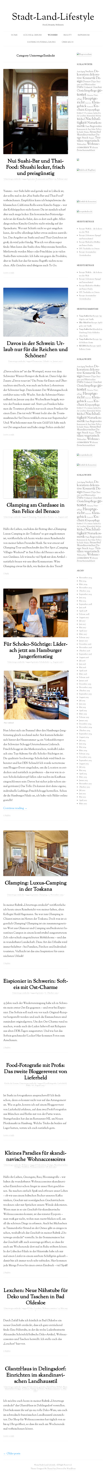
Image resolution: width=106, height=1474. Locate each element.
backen (89, 71)
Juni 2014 (82, 744)
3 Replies (6, 963)
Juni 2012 (82, 794)
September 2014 (85, 734)
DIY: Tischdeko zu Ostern (89, 249)
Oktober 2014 (84, 730)
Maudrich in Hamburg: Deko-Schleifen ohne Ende (90, 332)
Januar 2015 (83, 720)
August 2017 (84, 617)
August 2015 (84, 697)
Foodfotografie (50, 1083)
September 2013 (85, 760)
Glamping (32, 517)
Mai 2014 (82, 747)
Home (14, 35)
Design (50, 1165)
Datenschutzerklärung (41, 42)
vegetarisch (91, 141)
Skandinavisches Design (88, 136)
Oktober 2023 (84, 591)
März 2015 (83, 714)
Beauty (67, 35)
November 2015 (85, 687)
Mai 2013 (82, 770)
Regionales (42, 517)
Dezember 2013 (85, 757)
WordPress (71, 1468)
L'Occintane (87, 113)
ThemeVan (51, 1468)
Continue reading (15, 808)
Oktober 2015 (84, 691)
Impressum (84, 35)
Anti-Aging (81, 71)
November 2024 (85, 578)
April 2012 (83, 800)
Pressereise (37, 361)
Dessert (87, 81)
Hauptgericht (87, 100)
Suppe (91, 138)
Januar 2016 (83, 681)
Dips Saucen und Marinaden (89, 83)
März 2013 (83, 777)
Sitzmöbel (95, 132)
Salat (93, 129)
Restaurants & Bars (84, 129)
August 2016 (84, 657)
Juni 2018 (82, 607)
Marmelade (91, 116)
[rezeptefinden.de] (84, 211)
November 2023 (85, 587)
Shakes (86, 132)
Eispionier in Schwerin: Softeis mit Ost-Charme (35, 984)
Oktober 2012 (84, 787)
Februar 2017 (84, 637)
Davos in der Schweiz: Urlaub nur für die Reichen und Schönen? (36, 350)
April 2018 (83, 611)
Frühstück (88, 87)
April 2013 (83, 774)
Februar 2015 (84, 717)
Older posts (11, 1454)
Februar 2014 (84, 754)
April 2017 (83, 631)
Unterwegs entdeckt (12, 179)
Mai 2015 (82, 707)
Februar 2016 (84, 677)
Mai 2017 (82, 627)
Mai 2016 (82, 667)
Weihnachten (81, 144)
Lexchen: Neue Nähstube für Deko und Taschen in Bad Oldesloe (36, 1297)
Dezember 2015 (85, 684)
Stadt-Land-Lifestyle (53, 17)
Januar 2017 (83, 641)
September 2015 (85, 694)
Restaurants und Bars (44, 179)
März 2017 (83, 634)
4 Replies (6, 815)
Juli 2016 (82, 661)
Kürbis (79, 113)
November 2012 (85, 784)
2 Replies (6, 1048)
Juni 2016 (82, 664)
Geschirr (97, 87)
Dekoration (41, 1165)
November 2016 (85, 647)
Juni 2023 (82, 597)
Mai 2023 (82, 601)
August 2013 (84, 764)
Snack (85, 138)
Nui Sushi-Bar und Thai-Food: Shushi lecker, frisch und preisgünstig (35, 168)
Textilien (25, 1167)
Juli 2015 (82, 700)
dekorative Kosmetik (88, 76)
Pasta (87, 126)
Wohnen (52, 35)
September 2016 (85, 654)
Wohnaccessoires (37, 1167)
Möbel (59, 1387)
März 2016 (83, 674)
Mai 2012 (82, 797)
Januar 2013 (83, 780)
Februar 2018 (84, 614)
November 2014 (85, 727)
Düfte (80, 87)
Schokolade (44, 662)
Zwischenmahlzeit (86, 150)
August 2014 (84, 737)
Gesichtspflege (87, 90)
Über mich (67, 42)
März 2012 (83, 803)
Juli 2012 (82, 790)
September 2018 (85, 604)
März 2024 (83, 584)
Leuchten (83, 116)
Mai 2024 (82, 581)
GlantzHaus (51, 1387)
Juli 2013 (82, 767)
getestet (31, 179)
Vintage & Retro (37, 1389)
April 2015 (83, 710)
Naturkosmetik (89, 124)
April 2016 (83, 671)
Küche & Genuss (32, 35)
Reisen (51, 517)
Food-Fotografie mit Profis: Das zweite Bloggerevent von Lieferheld (35, 1072)
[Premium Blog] (84, 54)
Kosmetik (90, 107)
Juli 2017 (82, 621)
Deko (30, 1308)
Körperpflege (92, 110)
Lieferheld (62, 1083)
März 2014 (83, 750)
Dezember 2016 (85, 644)
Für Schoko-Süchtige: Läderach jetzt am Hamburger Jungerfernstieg (35, 651)
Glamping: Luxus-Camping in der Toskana (36, 886)
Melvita (98, 116)
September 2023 (85, 594)
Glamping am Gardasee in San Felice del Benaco (36, 508)
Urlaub (46, 361)
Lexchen (37, 1308)
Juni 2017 (82, 624)
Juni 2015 (82, 704)
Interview (88, 103)
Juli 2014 (82, 740)
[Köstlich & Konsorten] (86, 201)
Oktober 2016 (84, 651)
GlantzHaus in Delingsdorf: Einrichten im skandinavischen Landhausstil (35, 1375)
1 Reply (6, 573)
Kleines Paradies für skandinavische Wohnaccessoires (35, 1156)
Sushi (28, 1085)
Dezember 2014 (85, 724)
